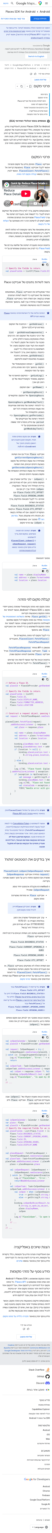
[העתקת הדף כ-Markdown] (21, 86)
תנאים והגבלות (44, 1469)
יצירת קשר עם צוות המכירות (38, 1460)
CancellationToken (21, 823)
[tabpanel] (26, 269)
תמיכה (47, 1464)
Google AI (45, 1504)
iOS (48, 1434)
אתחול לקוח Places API (23, 813)
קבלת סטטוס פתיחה (27, 550)
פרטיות (39, 1520)
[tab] (44, 259)
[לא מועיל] (31, 74)
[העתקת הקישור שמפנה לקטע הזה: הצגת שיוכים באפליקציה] (11, 1247)
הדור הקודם (9, 68)
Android (45, 11)
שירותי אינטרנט (43, 1443)
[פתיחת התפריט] (46, 3)
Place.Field (39, 217)
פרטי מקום (25, 979)
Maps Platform (32, 3)
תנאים (47, 1520)
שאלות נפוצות (44, 1405)
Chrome (46, 1491)
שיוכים (19, 1261)
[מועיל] (35, 74)
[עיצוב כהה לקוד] (43, 264)
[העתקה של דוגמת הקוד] (47, 264)
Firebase (46, 1495)
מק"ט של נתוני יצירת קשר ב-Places (30, 1000)
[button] (29, 121)
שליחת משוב (40, 79)
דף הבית (47, 65)
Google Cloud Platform (40, 1500)
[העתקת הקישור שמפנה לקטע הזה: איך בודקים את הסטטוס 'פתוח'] (47, 864)
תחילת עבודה (40, 18)
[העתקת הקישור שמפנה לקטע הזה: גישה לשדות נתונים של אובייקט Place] (47, 286)
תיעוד (7, 65)
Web (48, 1439)
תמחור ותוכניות (43, 1455)
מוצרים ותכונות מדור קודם (14, 31)
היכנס (5, 3)
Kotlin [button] (44, 259)
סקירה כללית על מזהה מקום (16, 1316)
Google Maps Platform (22, 65)
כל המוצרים (45, 1509)
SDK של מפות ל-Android (39, 1418)
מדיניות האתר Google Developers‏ (17, 1351)
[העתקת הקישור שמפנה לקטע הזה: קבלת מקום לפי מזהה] (15, 599)
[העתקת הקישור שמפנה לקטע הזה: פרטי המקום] (28, 157)
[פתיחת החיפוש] (12, 3)
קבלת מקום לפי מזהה (26, 174)
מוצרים (37, 65)
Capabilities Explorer (41, 1409)
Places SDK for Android (20, 11)
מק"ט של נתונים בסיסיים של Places (30, 997)
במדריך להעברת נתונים (40, 38)
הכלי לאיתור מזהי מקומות (39, 1414)
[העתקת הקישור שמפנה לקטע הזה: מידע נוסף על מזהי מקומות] (7, 1271)
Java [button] (34, 259)
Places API (20, 1282)
